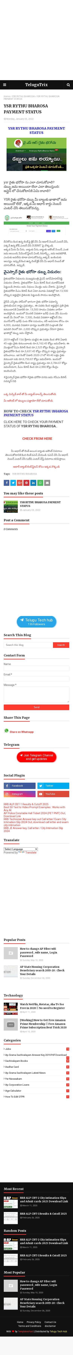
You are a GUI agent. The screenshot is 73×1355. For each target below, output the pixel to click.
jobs (37, 1049)
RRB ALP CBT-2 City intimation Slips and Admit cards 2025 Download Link (44, 1199)
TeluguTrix (36, 84)
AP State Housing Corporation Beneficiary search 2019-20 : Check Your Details (42, 970)
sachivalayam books (36, 1061)
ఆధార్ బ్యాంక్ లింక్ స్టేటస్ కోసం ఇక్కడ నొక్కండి (36, 466)
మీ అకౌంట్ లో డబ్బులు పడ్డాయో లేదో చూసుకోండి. (28, 400)
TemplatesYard (26, 1331)
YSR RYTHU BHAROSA (23, 96)
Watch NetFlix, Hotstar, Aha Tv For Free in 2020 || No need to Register (42, 1006)
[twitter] (53, 786)
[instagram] (20, 794)
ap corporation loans (36, 1084)
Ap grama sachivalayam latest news (36, 1072)
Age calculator (36, 1090)
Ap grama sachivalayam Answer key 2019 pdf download (37, 1055)
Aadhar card (36, 1066)
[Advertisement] (36, 40)
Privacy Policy (34, 1322)
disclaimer (50, 1326)
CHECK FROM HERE (37, 439)
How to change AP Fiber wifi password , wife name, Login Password (38, 952)
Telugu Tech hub (38, 621)
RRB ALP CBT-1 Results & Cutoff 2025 (26, 804)
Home (7, 96)
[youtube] (53, 794)
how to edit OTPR (36, 1096)
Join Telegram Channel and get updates (38, 757)
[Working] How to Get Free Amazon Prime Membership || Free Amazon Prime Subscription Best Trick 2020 (43, 1024)
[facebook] (20, 786)
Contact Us (50, 1322)
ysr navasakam (36, 1078)
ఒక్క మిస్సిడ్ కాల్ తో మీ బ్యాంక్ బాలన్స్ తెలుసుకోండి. (30, 394)
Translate (30, 852)
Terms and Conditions (29, 1326)
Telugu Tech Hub (58, 1331)
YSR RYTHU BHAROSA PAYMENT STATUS (40, 504)
